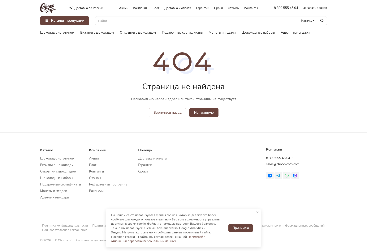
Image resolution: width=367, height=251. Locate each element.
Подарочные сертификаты (60, 184)
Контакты (96, 171)
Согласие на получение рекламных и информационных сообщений (276, 225)
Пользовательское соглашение (64, 230)
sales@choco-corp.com (283, 164)
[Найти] (322, 20)
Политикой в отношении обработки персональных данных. (158, 239)
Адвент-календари (54, 197)
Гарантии (145, 165)
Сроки (143, 171)
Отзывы (95, 178)
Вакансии (96, 191)
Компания (97, 150)
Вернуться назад (167, 112)
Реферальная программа (108, 184)
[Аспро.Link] (295, 175)
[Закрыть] (257, 212)
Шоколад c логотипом (57, 158)
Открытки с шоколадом (58, 171)
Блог (92, 165)
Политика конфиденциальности (65, 225)
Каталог (46, 150)
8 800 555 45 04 (286, 8)
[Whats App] (287, 175)
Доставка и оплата (152, 158)
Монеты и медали (53, 191)
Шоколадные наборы (56, 178)
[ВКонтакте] (270, 175)
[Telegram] (278, 175)
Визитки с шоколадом (57, 165)
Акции (94, 158)
